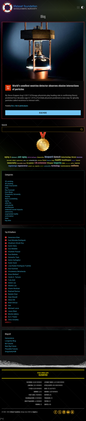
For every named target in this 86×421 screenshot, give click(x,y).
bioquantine (40, 157)
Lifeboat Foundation (15, 412)
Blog (43, 17)
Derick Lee (12, 283)
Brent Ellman (13, 303)
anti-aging (22, 157)
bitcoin (73, 157)
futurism (49, 160)
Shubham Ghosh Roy (16, 243)
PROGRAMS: (47, 398)
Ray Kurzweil (9, 190)
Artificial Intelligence (32, 157)
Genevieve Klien (14, 237)
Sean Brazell (12, 297)
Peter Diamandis (11, 186)
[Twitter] (59, 412)
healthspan (66, 160)
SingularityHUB (10, 352)
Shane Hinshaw (14, 288)
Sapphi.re (35, 412)
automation (9, 216)
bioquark (49, 157)
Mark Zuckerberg (11, 199)
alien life (8, 203)
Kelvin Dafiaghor (14, 260)
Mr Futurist (9, 344)
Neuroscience (67, 163)
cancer (14, 160)
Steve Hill (11, 300)
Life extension (40, 163)
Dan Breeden (13, 249)
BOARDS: (46, 392)
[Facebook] (55, 412)
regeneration (23, 166)
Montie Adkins (13, 314)
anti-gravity (9, 205)
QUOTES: (46, 404)
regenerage (12, 166)
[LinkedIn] (64, 412)
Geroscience (9, 338)
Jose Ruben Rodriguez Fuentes (19, 266)
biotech (57, 157)
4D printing (9, 184)
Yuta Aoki (11, 280)
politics (72, 163)
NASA (63, 163)
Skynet (7, 197)
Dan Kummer (13, 269)
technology (55, 166)
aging (7, 157)
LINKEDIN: (30, 385)
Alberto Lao (12, 286)
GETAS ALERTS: (48, 385)
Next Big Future (10, 346)
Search (81, 129)
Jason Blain (12, 311)
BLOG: (45, 388)
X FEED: (31, 388)
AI (10, 157)
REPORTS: (47, 395)
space (42, 166)
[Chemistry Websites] (43, 142)
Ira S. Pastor (12, 317)
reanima (77, 163)
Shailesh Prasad (14, 252)
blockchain (79, 157)
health (58, 160)
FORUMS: (37, 404)
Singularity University (13, 194)
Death (27, 160)
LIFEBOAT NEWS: (48, 382)
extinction (40, 160)
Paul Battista (13, 254)
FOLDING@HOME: (30, 398)
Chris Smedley (13, 320)
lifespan (50, 163)
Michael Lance (13, 308)
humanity (74, 160)
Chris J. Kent (14, 106)
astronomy (9, 212)
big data (8, 220)
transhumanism (65, 166)
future (44, 160)
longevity (58, 163)
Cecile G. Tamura (14, 277)
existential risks (33, 160)
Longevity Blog (10, 341)
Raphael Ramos (14, 291)
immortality (11, 163)
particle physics (24, 106)
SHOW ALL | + (8, 322)
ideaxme (78, 160)
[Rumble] (72, 412)
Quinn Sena (12, 246)
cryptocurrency (19, 160)
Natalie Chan (13, 294)
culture (24, 160)
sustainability (47, 166)
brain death (9, 160)
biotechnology (66, 157)
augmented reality (11, 214)
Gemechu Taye (13, 257)
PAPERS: (46, 401)
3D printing (9, 181)
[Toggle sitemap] (78, 7)
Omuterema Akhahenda (17, 271)
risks (33, 166)
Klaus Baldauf (13, 274)
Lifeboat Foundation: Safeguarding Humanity (38, 7)
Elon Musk (9, 192)
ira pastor (30, 163)
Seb (9, 305)
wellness (75, 166)
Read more (43, 113)
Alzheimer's (14, 157)
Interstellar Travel (21, 163)
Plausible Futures (11, 349)
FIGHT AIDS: (32, 395)
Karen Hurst (12, 263)
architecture (9, 207)
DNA (6, 188)
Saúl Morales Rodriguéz (17, 240)
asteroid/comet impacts (14, 210)
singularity (37, 166)
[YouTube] (68, 412)
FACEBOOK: (29, 382)
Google (52, 160)
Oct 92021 (8, 88)
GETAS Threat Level (43, 374)
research (30, 166)
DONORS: (36, 392)
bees (6, 218)
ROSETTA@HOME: (29, 401)
